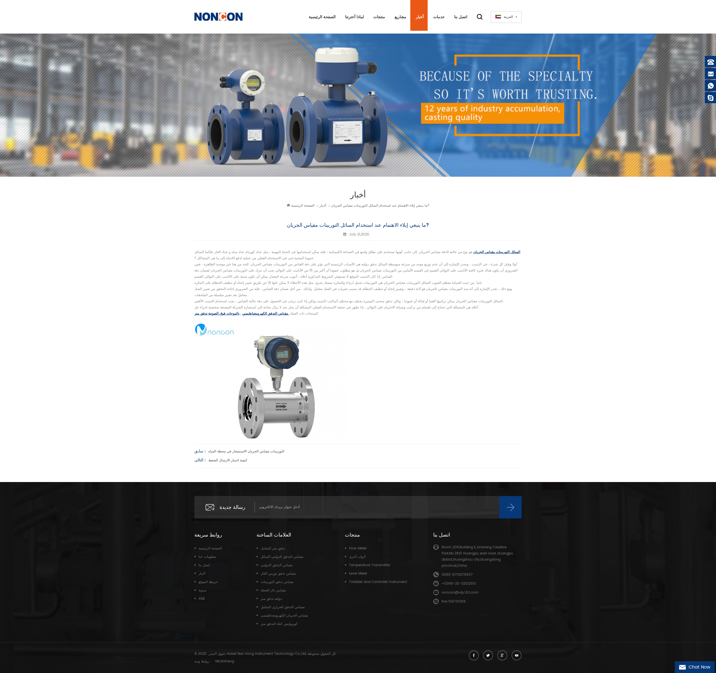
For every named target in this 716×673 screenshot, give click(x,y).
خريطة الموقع (208, 582)
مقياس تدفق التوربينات (277, 582)
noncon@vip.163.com (460, 592)
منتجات (379, 17)
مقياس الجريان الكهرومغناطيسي (284, 615)
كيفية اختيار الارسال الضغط (227, 460)
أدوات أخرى (357, 556)
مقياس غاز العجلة (273, 590)
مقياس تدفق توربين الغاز (278, 573)
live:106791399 (454, 601)
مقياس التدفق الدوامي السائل (282, 556)
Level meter (358, 573)
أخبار (420, 17)
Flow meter (358, 548)
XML (202, 598)
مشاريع (400, 17)
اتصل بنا (460, 17)
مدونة (202, 590)
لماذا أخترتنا (354, 17)
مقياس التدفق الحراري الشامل (283, 607)
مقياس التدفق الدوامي (277, 565)
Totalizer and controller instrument (378, 582)
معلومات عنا (207, 556)
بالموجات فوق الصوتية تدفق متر (217, 313)
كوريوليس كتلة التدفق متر (279, 624)
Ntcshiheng (224, 661)
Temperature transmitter (369, 565)
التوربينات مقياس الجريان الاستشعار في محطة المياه (246, 451)
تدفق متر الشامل (273, 548)
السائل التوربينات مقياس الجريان (496, 252)
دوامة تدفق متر (271, 598)
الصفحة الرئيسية (322, 17)
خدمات (439, 17)
